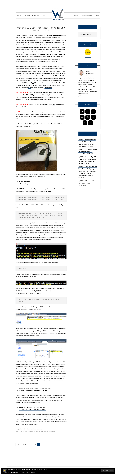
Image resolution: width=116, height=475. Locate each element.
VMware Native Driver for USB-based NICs (46, 92)
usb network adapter (42, 431)
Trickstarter (48, 87)
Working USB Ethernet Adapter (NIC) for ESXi (41, 28)
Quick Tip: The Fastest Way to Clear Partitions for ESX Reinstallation (87, 152)
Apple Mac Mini (55, 35)
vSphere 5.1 (52, 431)
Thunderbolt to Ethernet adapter (36, 47)
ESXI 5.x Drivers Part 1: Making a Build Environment (35, 388)
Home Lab (30, 429)
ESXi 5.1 (25, 431)
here (17, 83)
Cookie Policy (33, 472)
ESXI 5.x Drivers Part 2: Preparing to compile (33, 390)
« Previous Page (21, 444)
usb (35, 431)
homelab (30, 431)
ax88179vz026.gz (24, 181)
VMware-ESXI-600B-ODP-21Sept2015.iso (32, 407)
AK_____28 (33, 83)
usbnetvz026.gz (24, 184)
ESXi (24, 429)
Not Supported (37, 429)
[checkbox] (4, 470)
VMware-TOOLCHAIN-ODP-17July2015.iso (32, 409)
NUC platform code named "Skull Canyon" (50, 54)
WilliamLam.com (58, 14)
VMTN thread (23, 189)
